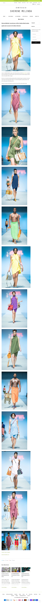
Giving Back (15, 594)
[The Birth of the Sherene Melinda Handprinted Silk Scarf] (26, 569)
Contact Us (28, 595)
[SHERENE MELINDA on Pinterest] (20, 8)
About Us (37, 16)
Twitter (6, 552)
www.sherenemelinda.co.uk (5, 554)
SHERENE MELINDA (18, 597)
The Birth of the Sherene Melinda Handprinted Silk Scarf (25, 575)
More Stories (21, 19)
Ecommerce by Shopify (25, 597)
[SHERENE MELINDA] (21, 11)
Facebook (3, 552)
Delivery (20, 594)
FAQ (26, 594)
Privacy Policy (30, 594)
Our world (11, 16)
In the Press (17, 16)
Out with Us (25, 16)
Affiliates (17, 595)
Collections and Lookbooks (9, 594)
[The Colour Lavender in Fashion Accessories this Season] (6, 569)
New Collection (25, 73)
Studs (27, 2)
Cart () (34, 4)
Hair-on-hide (24, 2)
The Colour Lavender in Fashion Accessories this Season (5, 575)
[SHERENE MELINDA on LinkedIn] (23, 8)
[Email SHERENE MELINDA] (25, 8)
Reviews (4, 594)
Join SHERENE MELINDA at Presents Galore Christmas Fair (16, 575)
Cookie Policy (35, 594)
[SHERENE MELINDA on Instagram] (22, 8)
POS (21, 597)
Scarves (31, 2)
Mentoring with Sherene (23, 595)
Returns (24, 594)
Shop (4, 16)
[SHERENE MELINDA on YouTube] (18, 8)
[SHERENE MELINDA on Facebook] (16, 8)
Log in (39, 2)
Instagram (15, 2)
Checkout (38, 4)
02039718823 (35, 2)
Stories (31, 16)
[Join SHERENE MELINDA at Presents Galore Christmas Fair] (16, 569)
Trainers (19, 2)
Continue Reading (4, 587)
